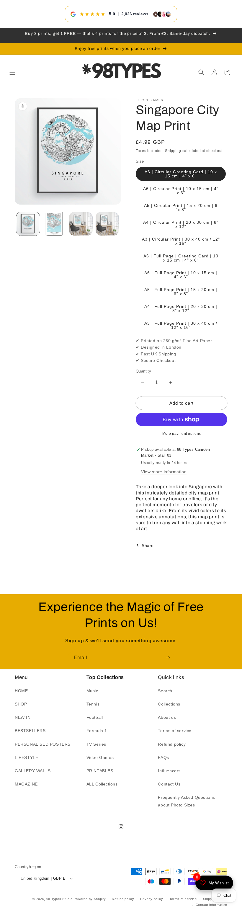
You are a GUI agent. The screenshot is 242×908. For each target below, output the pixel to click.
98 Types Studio (59, 899)
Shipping (173, 151)
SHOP (21, 704)
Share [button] (148, 545)
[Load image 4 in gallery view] (107, 224)
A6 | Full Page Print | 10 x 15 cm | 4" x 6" (180, 274)
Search (165, 690)
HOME (21, 690)
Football (94, 717)
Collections (169, 704)
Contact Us (169, 784)
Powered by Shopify (89, 899)
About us (167, 717)
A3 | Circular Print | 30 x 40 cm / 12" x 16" (181, 241)
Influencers (169, 770)
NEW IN (23, 717)
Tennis (93, 704)
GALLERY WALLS (33, 770)
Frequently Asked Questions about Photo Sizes (186, 801)
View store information (164, 471)
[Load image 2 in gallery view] (54, 224)
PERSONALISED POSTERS (43, 744)
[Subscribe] (167, 657)
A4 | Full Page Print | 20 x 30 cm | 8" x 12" (180, 308)
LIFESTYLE (26, 757)
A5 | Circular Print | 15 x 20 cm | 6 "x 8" (181, 207)
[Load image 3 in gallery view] (81, 224)
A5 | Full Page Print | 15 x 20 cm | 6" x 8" (180, 291)
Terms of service (175, 730)
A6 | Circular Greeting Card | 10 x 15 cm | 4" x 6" (181, 173)
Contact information (211, 905)
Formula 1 (96, 730)
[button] (12, 72)
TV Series (96, 744)
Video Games (100, 757)
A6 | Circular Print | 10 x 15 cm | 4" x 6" (180, 190)
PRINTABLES (99, 770)
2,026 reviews (134, 14)
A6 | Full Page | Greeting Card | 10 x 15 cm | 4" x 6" (180, 258)
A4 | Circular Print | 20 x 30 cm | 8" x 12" (180, 224)
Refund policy (172, 744)
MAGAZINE (26, 784)
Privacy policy (151, 899)
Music (92, 690)
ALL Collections (102, 784)
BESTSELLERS (30, 730)
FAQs (163, 757)
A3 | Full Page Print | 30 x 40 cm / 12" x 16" (180, 325)
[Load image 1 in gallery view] (28, 224)
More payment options (181, 434)
